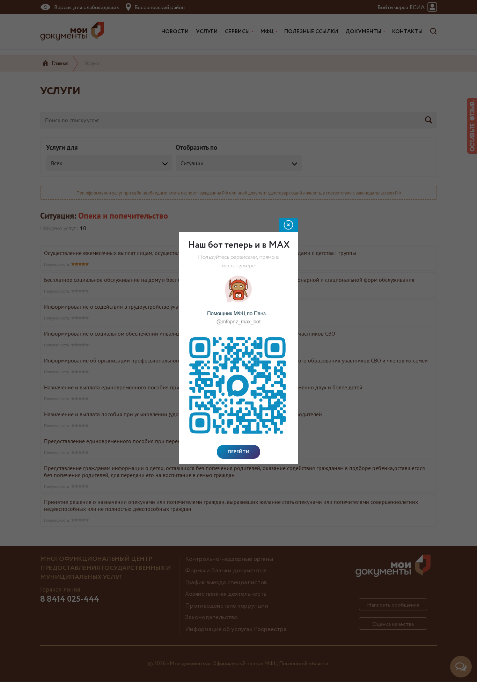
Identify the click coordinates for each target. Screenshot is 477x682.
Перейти (238, 451)
